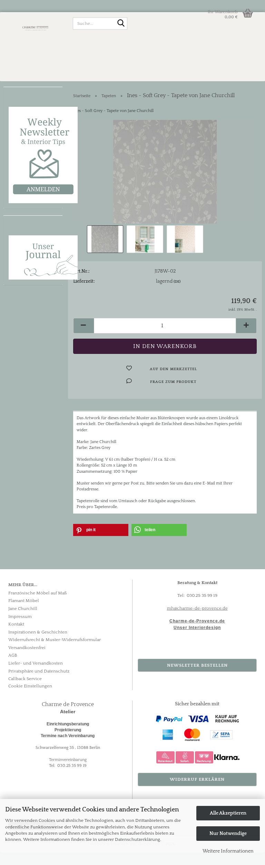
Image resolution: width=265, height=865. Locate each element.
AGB (12, 655)
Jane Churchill (22, 608)
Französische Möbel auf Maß (37, 593)
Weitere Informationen (228, 851)
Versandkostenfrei (27, 647)
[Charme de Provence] (35, 27)
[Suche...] (120, 24)
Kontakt (16, 624)
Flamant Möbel (23, 600)
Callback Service (25, 678)
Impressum (20, 616)
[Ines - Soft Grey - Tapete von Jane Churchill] (165, 171)
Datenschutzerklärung (137, 839)
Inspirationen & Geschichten (37, 632)
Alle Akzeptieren (228, 813)
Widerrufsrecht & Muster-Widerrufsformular (54, 639)
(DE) (177, 282)
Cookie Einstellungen (30, 686)
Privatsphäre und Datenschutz (38, 671)
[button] (83, 325)
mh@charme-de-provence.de (197, 608)
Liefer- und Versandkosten (35, 663)
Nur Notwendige (228, 833)
